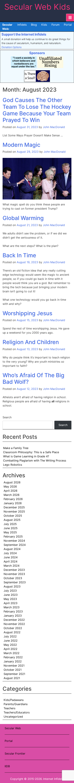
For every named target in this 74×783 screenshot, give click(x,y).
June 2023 (11, 594)
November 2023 (14, 574)
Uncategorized (13, 716)
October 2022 (13, 628)
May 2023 (10, 599)
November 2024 (14, 540)
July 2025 (10, 524)
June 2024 (11, 557)
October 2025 (13, 515)
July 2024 (10, 553)
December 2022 (14, 619)
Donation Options (12, 47)
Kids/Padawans (14, 700)
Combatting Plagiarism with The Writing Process (34, 460)
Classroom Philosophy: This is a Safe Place (31, 452)
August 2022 (12, 632)
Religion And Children (31, 342)
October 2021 (13, 669)
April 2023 (10, 603)
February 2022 (13, 657)
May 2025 (10, 532)
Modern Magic (21, 144)
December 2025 (14, 507)
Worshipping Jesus (27, 313)
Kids (44, 24)
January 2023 (13, 615)
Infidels (22, 24)
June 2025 (11, 528)
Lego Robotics (12, 464)
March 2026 (11, 495)
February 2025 (13, 536)
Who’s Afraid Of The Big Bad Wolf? (33, 378)
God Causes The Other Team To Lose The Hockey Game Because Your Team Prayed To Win (37, 110)
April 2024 (10, 561)
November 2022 (14, 624)
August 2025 (12, 520)
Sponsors (37, 53)
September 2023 (15, 582)
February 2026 (13, 499)
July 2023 (10, 590)
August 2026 (12, 482)
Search (7, 417)
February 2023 (13, 611)
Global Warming (23, 218)
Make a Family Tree (15, 448)
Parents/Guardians (16, 704)
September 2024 (15, 545)
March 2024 (11, 565)
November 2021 (14, 665)
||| (70, 17)
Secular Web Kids (37, 7)
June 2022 (11, 640)
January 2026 (13, 503)
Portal (68, 24)
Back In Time (19, 255)
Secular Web (13, 728)
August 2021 (12, 678)
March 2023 (11, 607)
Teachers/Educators (17, 712)
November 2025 (14, 511)
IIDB (7, 766)
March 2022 (11, 653)
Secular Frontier (15, 753)
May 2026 (10, 486)
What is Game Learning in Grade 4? (26, 456)
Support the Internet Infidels (24, 34)
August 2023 (12, 586)
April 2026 (10, 490)
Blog (34, 24)
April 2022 (10, 649)
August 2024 (12, 549)
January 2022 (13, 661)
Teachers (9, 708)
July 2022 (10, 636)
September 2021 (14, 674)
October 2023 (13, 578)
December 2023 (14, 570)
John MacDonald (54, 127)
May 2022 (10, 644)
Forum (55, 24)
